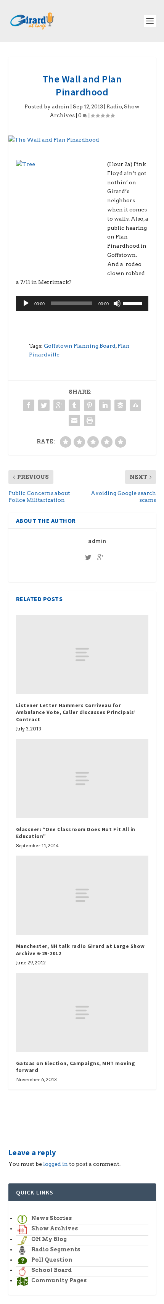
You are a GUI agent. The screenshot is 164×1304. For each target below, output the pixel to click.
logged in (55, 1164)
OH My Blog (49, 1239)
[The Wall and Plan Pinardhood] (82, 140)
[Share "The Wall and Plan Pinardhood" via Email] (74, 420)
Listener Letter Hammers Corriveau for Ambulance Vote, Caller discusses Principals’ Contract (76, 712)
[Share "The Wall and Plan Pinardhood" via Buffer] (120, 405)
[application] (82, 303)
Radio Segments (55, 1249)
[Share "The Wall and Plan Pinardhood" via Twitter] (43, 405)
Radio (114, 106)
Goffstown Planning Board (80, 346)
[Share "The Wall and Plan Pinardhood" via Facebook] (28, 405)
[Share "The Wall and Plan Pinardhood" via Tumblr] (74, 405)
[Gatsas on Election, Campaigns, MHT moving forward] (82, 1012)
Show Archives (54, 1228)
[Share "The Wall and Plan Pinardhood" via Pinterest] (89, 405)
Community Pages (59, 1280)
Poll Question (51, 1260)
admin (60, 106)
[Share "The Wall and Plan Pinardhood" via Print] (89, 420)
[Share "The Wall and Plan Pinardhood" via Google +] (59, 405)
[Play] (26, 303)
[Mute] (117, 303)
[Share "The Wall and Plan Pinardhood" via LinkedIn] (105, 405)
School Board (51, 1270)
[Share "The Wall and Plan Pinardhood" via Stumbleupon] (135, 405)
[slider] (134, 302)
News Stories (51, 1218)
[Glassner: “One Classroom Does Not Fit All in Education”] (82, 778)
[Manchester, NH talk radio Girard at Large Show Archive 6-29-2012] (82, 895)
